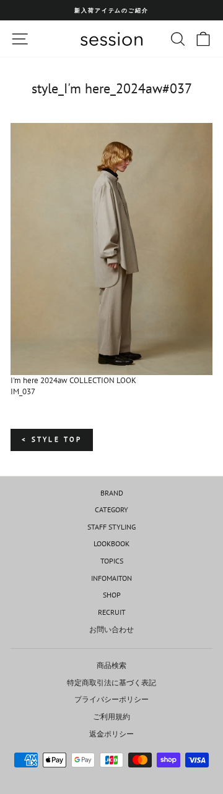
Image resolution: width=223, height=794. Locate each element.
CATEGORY (111, 509)
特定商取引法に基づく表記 (111, 682)
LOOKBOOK (111, 543)
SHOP (112, 594)
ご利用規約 (111, 716)
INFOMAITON (111, 578)
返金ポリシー (111, 733)
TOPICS (111, 560)
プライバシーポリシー (111, 699)
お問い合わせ (111, 629)
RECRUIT (112, 612)
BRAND (111, 492)
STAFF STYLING (111, 526)
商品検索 (111, 665)
